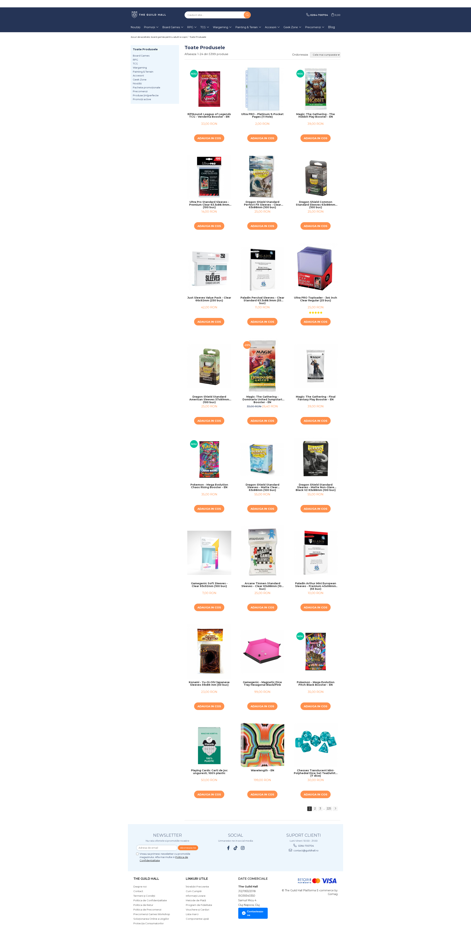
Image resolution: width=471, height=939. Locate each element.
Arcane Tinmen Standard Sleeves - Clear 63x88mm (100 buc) (262, 586)
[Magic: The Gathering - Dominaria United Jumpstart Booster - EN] (262, 366)
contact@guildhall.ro (305, 850)
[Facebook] (228, 848)
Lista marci (192, 914)
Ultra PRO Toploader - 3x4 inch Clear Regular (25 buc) (315, 299)
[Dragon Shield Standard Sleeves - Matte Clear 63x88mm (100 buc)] (262, 459)
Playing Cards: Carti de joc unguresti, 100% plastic (209, 772)
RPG (135, 59)
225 (329, 808)
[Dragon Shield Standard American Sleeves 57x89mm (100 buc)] (209, 366)
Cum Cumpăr (194, 891)
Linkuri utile (197, 878)
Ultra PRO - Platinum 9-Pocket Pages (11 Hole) (262, 116)
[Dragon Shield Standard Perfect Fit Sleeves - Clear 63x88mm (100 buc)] (262, 177)
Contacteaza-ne (255, 913)
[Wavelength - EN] (262, 745)
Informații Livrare (196, 895)
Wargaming (140, 67)
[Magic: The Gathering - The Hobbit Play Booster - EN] (316, 89)
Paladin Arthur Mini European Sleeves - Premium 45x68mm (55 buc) (315, 586)
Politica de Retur (143, 904)
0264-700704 (306, 845)
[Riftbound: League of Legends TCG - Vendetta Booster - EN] (209, 89)
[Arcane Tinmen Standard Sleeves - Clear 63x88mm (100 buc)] (262, 552)
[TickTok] (235, 848)
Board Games (141, 55)
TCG (135, 63)
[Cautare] (247, 14)
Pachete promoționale (146, 87)
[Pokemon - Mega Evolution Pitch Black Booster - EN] (316, 652)
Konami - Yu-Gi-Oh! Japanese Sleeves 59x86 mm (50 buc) (209, 684)
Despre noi (140, 886)
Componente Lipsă (197, 918)
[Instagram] (243, 848)
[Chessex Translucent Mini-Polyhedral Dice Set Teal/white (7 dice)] (316, 745)
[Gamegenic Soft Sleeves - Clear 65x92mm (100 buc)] (209, 553)
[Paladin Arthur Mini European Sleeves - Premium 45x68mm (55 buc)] (316, 553)
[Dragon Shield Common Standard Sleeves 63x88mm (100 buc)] (316, 177)
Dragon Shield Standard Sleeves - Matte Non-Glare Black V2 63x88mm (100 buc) (316, 487)
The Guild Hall (146, 878)
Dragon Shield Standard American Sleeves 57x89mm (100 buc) (209, 399)
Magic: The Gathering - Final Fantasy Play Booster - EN (315, 398)
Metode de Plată (196, 900)
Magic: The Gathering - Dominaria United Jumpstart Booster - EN (262, 399)
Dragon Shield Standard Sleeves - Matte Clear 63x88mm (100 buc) (262, 487)
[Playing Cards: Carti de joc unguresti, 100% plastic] (209, 745)
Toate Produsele (198, 37)
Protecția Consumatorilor (148, 923)
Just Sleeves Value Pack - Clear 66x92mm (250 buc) (209, 299)
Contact (138, 891)
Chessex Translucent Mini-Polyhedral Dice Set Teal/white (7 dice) (315, 773)
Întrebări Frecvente (197, 886)
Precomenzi (140, 91)
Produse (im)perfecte (146, 95)
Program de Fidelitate (199, 904)
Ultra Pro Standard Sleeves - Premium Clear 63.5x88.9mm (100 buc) (209, 205)
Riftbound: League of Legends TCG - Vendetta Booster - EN (209, 116)
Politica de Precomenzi (147, 909)
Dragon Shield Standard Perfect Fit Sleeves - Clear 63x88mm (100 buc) (262, 205)
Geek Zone (139, 79)
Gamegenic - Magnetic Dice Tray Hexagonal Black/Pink (262, 684)
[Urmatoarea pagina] (335, 808)
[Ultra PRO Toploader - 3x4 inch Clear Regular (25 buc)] (316, 269)
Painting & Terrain (143, 71)
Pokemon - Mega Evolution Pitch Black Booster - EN (315, 684)
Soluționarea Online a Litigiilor (151, 918)
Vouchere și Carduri (197, 909)
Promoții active (142, 99)
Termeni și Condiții (144, 895)
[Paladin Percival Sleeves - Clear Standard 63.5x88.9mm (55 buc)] (262, 269)
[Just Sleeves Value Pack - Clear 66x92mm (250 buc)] (209, 269)
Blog (331, 27)
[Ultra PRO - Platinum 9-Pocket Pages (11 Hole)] (262, 89)
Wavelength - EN (262, 770)
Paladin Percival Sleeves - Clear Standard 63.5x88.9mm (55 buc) (262, 300)
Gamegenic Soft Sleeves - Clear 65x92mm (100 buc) (209, 585)
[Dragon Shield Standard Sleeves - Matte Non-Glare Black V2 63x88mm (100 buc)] (316, 459)
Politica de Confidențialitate (150, 900)
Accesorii (138, 75)
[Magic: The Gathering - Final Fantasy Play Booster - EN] (316, 366)
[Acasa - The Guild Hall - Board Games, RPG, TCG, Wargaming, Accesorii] (149, 15)
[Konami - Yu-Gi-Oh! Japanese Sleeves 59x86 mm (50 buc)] (209, 651)
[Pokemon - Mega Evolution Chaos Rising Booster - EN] (209, 459)
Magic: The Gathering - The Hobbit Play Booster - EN (315, 116)
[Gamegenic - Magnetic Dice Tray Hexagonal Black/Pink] (262, 652)
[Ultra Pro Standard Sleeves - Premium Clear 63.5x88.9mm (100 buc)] (209, 177)
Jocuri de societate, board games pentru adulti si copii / (160, 37)
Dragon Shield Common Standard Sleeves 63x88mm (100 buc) (315, 205)
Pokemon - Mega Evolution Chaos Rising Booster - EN (209, 486)
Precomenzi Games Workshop (151, 914)
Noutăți (137, 83)
